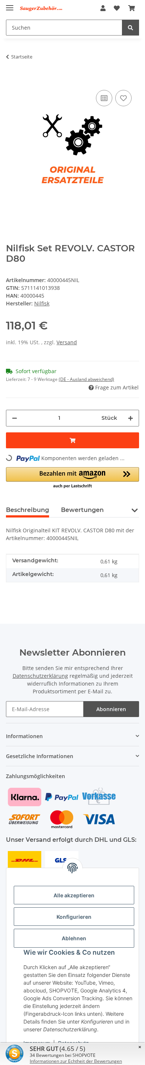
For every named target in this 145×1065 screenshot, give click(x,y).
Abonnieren (111, 709)
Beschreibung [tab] (27, 509)
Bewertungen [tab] (82, 509)
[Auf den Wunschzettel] (123, 98)
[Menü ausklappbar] (9, 4)
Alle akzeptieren (74, 895)
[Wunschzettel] (117, 8)
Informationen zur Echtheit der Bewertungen (76, 1061)
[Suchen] (130, 28)
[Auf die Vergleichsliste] (104, 98)
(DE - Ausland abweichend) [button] (86, 379)
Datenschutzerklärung (40, 675)
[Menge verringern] (14, 418)
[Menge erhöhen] (130, 418)
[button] (103, 8)
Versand (67, 342)
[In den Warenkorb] (12, 77)
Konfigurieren (74, 917)
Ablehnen (74, 938)
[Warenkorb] (131, 8)
